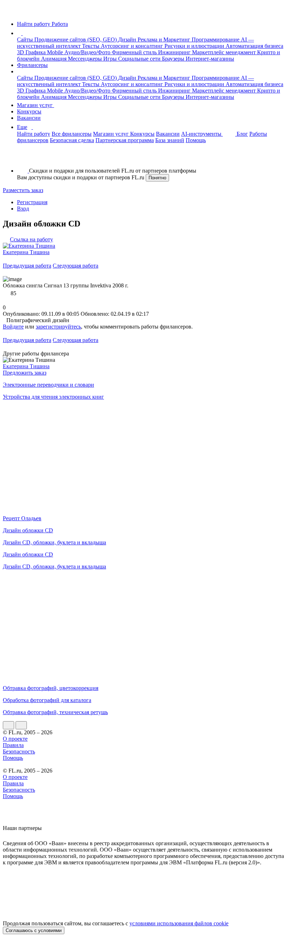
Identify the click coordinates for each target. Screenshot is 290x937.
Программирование (216, 40)
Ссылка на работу (31, 239)
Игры (110, 59)
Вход (23, 209)
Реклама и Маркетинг (165, 40)
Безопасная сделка (72, 140)
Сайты (25, 40)
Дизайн (128, 40)
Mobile (55, 52)
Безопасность (19, 751)
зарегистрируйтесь (58, 327)
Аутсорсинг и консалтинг (132, 46)
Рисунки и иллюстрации (195, 46)
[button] (23, 33)
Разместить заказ (23, 190)
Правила (13, 745)
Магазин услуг (35, 105)
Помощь (196, 140)
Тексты (91, 46)
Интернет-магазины (210, 59)
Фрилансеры (32, 65)
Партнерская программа (124, 140)
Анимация (54, 59)
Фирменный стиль (135, 52)
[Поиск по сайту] (22, 159)
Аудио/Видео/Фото (88, 52)
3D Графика (32, 52)
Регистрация (32, 202)
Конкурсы (29, 111)
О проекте (15, 739)
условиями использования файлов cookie (178, 923)
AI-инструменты (202, 134)
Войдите (13, 327)
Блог (242, 134)
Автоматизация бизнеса (254, 46)
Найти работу (33, 134)
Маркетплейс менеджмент (224, 52)
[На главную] (9, 12)
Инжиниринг (175, 52)
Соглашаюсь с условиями (34, 930)
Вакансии (29, 118)
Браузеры (174, 59)
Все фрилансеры (72, 134)
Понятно (157, 177)
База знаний (169, 140)
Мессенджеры (85, 59)
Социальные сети (140, 59)
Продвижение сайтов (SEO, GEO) (76, 40)
